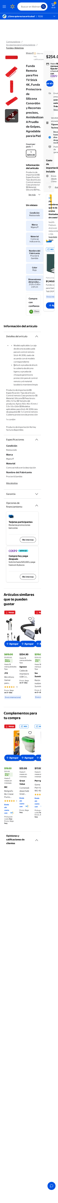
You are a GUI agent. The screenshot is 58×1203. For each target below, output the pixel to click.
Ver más (32, 194)
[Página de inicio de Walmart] (12, 6)
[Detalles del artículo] (37, 336)
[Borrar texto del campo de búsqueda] (39, 6)
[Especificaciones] (37, 439)
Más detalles (12, 483)
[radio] (31, 153)
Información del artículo (20, 326)
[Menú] (4, 6)
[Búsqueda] (43, 6)
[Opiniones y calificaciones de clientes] (37, 838)
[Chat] (51, 1186)
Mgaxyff (30, 53)
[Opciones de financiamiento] (37, 504)
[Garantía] (37, 494)
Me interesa (28, 539)
